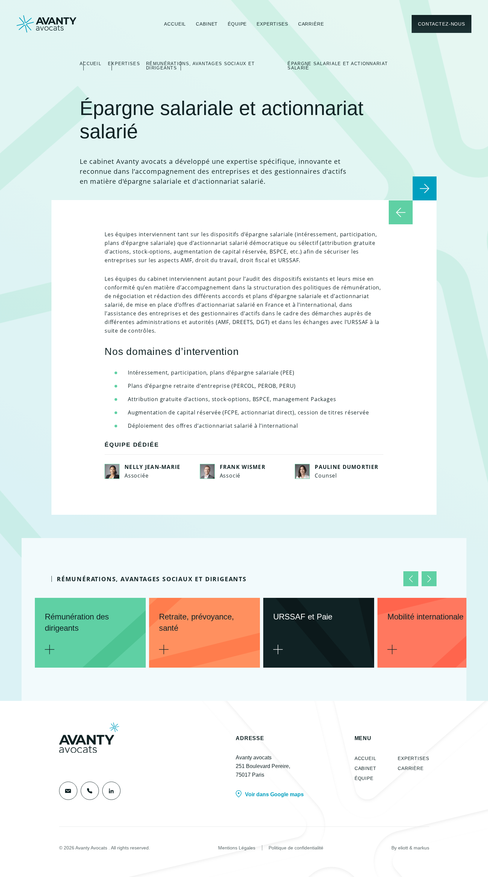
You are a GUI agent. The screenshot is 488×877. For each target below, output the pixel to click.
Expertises (272, 24)
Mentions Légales (236, 847)
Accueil (175, 24)
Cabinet (207, 24)
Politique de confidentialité (296, 847)
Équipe (237, 24)
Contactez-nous (441, 24)
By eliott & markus (410, 847)
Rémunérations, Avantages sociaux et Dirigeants (200, 65)
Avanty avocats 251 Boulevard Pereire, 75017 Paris (263, 766)
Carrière (311, 24)
